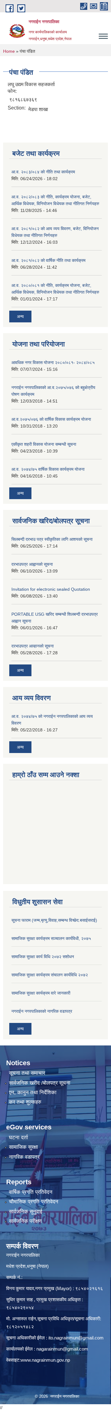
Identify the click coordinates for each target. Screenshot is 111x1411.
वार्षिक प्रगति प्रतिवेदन (30, 1192)
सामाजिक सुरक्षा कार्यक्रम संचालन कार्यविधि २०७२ (49, 974)
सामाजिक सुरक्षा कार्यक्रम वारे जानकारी (40, 993)
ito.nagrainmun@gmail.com (76, 1337)
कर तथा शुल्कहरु (25, 1102)
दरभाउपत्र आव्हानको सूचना (32, 645)
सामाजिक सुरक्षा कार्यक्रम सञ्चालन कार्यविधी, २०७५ (51, 938)
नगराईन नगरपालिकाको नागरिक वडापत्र (41, 1011)
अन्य (20, 316)
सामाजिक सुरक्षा (23, 1147)
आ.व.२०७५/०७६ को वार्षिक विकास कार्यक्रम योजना (51, 419)
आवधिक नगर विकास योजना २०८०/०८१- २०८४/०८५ (53, 362)
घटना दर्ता (18, 1137)
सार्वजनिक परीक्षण (25, 1221)
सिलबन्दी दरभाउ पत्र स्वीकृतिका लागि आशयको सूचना (51, 539)
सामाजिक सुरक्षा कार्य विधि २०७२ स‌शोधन (42, 956)
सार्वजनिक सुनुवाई (25, 1211)
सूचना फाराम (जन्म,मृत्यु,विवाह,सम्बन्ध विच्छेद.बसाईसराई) (54, 920)
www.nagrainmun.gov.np (45, 1360)
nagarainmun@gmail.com (62, 1348)
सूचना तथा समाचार (27, 1073)
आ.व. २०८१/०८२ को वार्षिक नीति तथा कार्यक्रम (48, 260)
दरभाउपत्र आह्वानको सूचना (32, 564)
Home (9, 51)
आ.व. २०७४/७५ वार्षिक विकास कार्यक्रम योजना (47, 469)
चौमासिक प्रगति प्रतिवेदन (33, 1202)
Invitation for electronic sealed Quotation (50, 589)
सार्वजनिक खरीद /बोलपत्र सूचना (39, 1083)
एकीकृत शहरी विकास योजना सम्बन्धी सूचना (43, 444)
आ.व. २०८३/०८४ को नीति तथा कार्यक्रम (43, 171)
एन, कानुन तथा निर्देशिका (32, 1092)
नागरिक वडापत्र (24, 1157)
